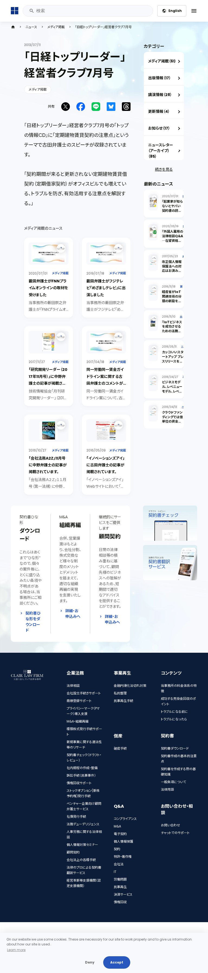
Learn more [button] (16, 950)
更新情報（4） (159, 111)
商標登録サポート (79, 700)
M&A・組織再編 (78, 721)
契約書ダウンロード (175, 748)
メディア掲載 (56, 27)
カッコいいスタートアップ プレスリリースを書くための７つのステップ (172, 361)
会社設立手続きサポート (84, 693)
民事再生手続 (123, 700)
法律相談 (73, 685)
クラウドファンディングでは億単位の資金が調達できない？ (172, 419)
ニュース (31, 27)
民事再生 (120, 887)
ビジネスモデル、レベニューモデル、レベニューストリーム (172, 389)
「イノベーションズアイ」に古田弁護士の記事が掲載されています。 (105, 465)
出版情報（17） (159, 78)
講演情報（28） (160, 94)
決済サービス (123, 894)
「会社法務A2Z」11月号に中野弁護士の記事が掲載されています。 (48, 465)
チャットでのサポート (175, 832)
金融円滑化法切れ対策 (130, 685)
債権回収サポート (79, 783)
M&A (117, 826)
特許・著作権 (123, 856)
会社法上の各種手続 (81, 859)
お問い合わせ (170, 825)
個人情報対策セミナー (82, 844)
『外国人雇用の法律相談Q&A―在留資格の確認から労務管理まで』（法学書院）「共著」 (172, 242)
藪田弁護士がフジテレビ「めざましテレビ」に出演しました (106, 287)
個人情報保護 (123, 841)
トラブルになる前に (174, 711)
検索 (31, 11)
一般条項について (173, 782)
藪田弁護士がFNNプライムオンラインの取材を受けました (48, 287)
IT (115, 871)
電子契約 (120, 834)
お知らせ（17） (159, 128)
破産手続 (120, 748)
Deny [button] (90, 962)
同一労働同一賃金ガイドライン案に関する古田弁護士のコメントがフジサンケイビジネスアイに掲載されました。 (106, 383)
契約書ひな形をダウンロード (32, 622)
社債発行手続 (76, 816)
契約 (117, 849)
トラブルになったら (174, 719)
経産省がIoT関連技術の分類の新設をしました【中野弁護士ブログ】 (172, 300)
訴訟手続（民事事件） (81, 775)
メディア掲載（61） (162, 61)
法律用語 (167, 789)
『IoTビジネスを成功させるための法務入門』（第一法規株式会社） (172, 331)
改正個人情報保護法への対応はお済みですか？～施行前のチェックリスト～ (172, 273)
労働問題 (120, 879)
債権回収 (120, 902)
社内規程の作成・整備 (82, 768)
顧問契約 (73, 852)
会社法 (118, 864)
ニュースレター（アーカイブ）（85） (160, 150)
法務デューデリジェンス (83, 824)
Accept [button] (116, 962)
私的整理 (120, 693)
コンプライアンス (125, 818)
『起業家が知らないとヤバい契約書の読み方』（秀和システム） (172, 210)
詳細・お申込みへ (72, 613)
